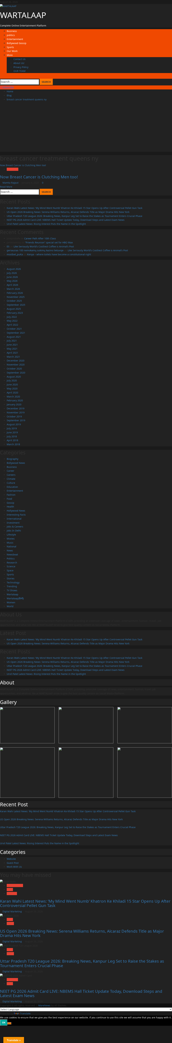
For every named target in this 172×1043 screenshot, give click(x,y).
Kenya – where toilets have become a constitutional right (59, 254)
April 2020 (12, 392)
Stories (10, 578)
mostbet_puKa (15, 254)
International (14, 518)
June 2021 (12, 344)
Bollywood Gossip (16, 43)
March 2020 (13, 396)
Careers (11, 474)
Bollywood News (16, 462)
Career (10, 470)
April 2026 (12, 284)
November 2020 (16, 364)
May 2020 (12, 388)
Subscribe (8, 87)
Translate (25, 1013)
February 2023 (15, 312)
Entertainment (15, 39)
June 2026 (12, 277)
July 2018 (12, 436)
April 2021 (12, 352)
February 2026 (15, 292)
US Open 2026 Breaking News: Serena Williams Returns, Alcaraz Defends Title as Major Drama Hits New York (68, 212)
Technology (13, 582)
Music (10, 542)
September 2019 (16, 420)
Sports (10, 47)
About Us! (18, 63)
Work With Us (14, 866)
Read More (6, 186)
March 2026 (13, 288)
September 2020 (16, 372)
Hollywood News (16, 510)
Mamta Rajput (11, 182)
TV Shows (12, 590)
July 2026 (12, 273)
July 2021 (12, 340)
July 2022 (12, 316)
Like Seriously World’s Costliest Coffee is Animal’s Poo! (44, 246)
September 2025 (16, 304)
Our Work (12, 51)
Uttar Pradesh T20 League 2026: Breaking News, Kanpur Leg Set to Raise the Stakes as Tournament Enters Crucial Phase (74, 216)
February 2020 (15, 400)
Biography (12, 458)
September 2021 (16, 332)
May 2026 (12, 280)
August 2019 (14, 424)
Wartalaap (12, 169)
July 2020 (12, 380)
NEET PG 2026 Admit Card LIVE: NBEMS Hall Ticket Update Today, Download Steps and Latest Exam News (65, 219)
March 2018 (13, 444)
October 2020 (14, 368)
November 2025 (16, 296)
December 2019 (15, 408)
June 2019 (12, 432)
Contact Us (19, 59)
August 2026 (14, 269)
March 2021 (13, 356)
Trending (12, 586)
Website (11, 858)
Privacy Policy (20, 67)
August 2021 (14, 336)
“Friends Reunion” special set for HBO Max (49, 242)
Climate (11, 478)
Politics (11, 558)
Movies (11, 538)
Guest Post (13, 862)
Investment (13, 522)
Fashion (11, 494)
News (10, 550)
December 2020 (15, 360)
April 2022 (12, 324)
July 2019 (12, 428)
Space (10, 570)
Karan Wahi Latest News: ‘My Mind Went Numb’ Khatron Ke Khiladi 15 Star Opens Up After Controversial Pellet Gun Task (74, 208)
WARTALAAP (23, 15)
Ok (3, 1022)
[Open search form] (1, 76)
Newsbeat (12, 554)
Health (10, 506)
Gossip (10, 502)
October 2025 (14, 300)
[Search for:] (19, 82)
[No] (9, 1023)
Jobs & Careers (15, 526)
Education (12, 486)
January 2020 (14, 404)
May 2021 (12, 348)
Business (12, 31)
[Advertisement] (86, 128)
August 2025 (14, 308)
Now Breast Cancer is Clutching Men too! (23, 165)
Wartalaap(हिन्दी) (15, 598)
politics (11, 35)
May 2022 (12, 320)
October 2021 (14, 328)
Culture (11, 482)
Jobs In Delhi (14, 530)
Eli (8, 246)
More (10, 55)
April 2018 (12, 440)
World (10, 606)
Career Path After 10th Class (40, 238)
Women (11, 602)
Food (9, 498)
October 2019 (14, 416)
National (11, 546)
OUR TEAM (19, 71)
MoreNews (44, 1005)
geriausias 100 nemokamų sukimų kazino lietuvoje (35, 250)
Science (11, 566)
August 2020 (14, 376)
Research (12, 562)
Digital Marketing (13, 911)
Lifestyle (11, 534)
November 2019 (16, 412)
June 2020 (12, 384)
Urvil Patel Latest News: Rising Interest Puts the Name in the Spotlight (46, 223)
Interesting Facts (16, 514)
